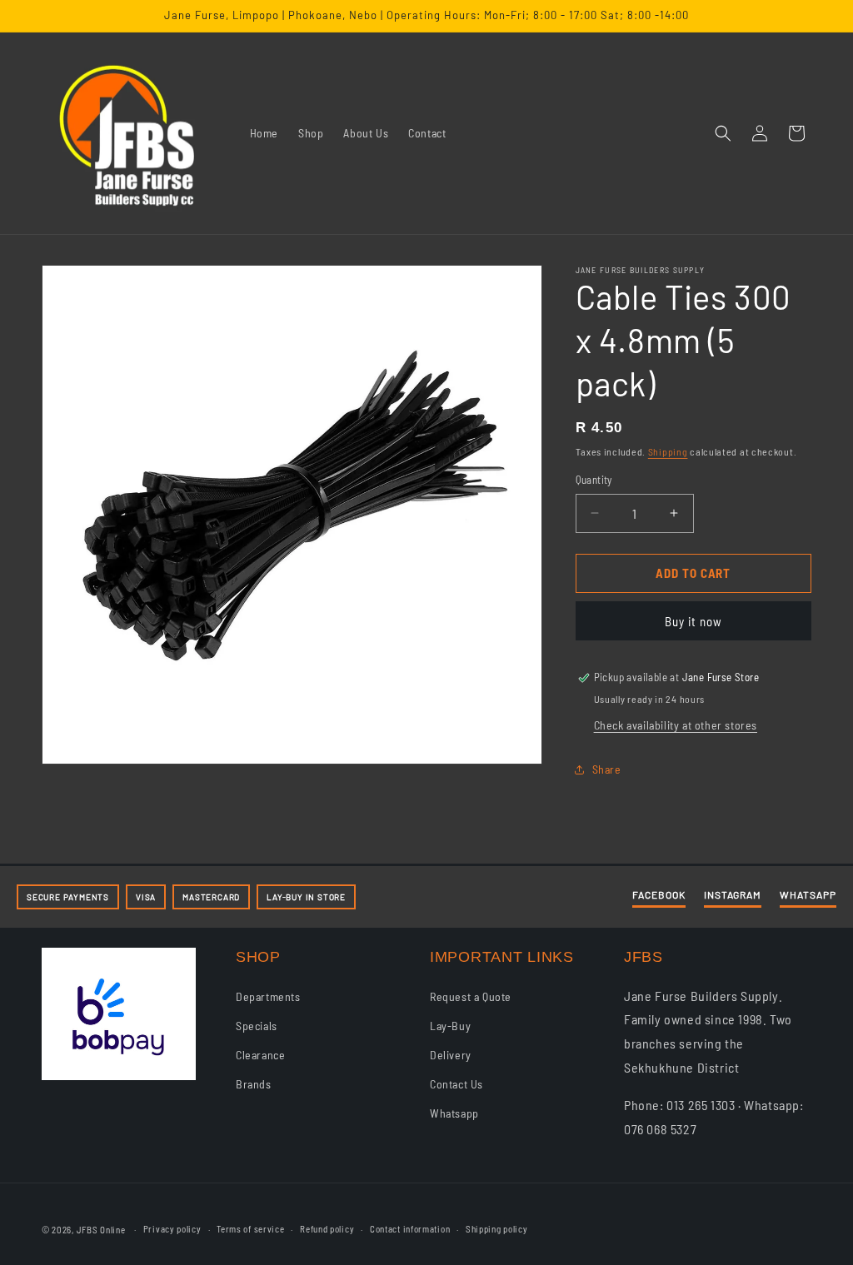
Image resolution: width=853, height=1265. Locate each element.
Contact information (410, 1228)
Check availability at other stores (675, 725)
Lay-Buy (450, 1025)
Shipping (668, 451)
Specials (256, 1025)
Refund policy (327, 1228)
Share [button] (606, 769)
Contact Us (456, 1084)
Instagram (733, 894)
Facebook (659, 894)
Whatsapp (454, 1113)
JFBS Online (101, 1229)
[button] (723, 133)
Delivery (450, 1055)
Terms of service (250, 1228)
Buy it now (693, 621)
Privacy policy (172, 1228)
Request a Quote (470, 996)
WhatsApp (808, 894)
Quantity (594, 479)
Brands (254, 1084)
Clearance (260, 1055)
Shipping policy (497, 1228)
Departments (268, 996)
